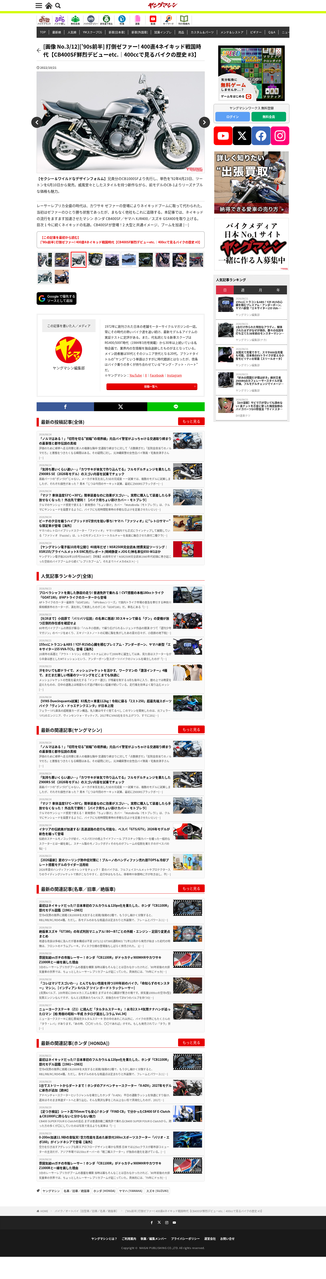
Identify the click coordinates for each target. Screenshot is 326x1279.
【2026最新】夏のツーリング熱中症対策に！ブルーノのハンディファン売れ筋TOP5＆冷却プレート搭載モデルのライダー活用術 (104, 862)
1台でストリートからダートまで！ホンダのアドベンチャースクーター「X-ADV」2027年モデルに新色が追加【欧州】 (105, 1087)
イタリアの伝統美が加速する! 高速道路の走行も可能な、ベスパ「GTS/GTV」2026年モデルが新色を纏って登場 (104, 831)
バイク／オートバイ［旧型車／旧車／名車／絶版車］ (87, 1211)
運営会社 (210, 1238)
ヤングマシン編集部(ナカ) (251, 340)
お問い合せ (227, 1238)
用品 (181, 32)
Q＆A (271, 32)
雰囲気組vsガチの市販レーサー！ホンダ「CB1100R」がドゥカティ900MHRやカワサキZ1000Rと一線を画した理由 (100, 959)
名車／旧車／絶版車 (77, 1191)
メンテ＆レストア (232, 32)
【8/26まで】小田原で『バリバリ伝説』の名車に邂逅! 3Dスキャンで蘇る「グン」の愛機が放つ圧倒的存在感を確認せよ (104, 620)
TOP (43, 32)
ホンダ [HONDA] (104, 1191)
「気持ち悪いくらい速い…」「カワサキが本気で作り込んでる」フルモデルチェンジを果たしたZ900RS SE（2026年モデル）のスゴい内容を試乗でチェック (105, 471)
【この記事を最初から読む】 (121, 239)
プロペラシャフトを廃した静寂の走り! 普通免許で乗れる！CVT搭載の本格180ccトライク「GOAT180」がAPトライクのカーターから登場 (101, 594)
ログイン (232, 116)
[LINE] (176, 406)
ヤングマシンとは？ (104, 1238)
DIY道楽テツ (243, 415)
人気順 (72, 32)
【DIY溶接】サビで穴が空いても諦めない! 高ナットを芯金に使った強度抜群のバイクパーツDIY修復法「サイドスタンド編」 (259, 406)
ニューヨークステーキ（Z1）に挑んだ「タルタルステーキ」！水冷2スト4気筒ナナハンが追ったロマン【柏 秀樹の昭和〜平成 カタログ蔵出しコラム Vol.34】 (105, 1011)
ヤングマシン (51, 1191)
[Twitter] (120, 406)
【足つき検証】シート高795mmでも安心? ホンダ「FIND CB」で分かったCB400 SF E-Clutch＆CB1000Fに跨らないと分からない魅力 (104, 1113)
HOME (44, 1211)
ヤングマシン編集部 (248, 314)
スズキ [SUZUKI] (157, 1191)
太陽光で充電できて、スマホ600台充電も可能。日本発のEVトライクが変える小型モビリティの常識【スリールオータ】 (260, 355)
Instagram (174, 375)
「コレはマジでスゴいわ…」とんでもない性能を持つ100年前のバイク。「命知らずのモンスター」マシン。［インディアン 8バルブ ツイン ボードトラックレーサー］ (104, 985)
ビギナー (256, 32)
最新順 (56, 32)
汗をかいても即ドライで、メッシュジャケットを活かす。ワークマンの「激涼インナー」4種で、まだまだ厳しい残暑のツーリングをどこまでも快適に (103, 672)
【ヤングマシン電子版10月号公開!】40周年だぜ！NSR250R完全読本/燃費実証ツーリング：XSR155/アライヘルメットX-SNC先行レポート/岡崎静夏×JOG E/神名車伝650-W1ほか (103, 549)
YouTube (136, 375)
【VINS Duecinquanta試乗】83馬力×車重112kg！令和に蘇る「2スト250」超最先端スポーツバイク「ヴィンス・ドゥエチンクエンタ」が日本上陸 (105, 703)
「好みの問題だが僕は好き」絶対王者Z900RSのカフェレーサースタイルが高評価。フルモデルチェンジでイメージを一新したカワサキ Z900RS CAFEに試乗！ (260, 381)
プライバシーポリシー (185, 1238)
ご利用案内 (129, 1238)
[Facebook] (65, 406)
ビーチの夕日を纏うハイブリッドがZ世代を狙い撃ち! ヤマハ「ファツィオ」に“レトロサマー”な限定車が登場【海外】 (105, 523)
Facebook (157, 375)
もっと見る (191, 421)
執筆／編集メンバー (154, 1238)
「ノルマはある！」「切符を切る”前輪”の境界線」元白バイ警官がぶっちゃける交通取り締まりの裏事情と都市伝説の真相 (105, 440)
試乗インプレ (163, 32)
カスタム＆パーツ (202, 32)
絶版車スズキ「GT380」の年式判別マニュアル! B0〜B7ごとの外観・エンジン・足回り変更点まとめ (104, 933)
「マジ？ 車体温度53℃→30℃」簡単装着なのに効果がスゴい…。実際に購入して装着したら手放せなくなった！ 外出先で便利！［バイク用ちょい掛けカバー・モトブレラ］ (105, 497)
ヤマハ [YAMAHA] (130, 1191)
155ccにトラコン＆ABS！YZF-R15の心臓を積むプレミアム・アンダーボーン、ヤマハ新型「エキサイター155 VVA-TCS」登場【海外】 (105, 646)
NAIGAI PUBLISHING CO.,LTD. (159, 1248)
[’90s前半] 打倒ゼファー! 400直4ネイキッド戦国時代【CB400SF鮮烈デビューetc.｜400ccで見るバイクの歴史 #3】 (194, 1211)
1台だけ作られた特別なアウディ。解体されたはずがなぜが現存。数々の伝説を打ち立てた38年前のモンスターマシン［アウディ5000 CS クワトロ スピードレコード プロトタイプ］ (260, 330)
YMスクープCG (92, 32)
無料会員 (269, 116)
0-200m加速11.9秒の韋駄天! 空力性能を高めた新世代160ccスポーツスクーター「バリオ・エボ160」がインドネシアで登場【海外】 (104, 1139)
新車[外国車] (140, 32)
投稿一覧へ (150, 386)
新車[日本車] (117, 32)
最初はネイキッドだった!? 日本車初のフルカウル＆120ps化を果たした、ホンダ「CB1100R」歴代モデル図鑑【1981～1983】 (104, 907)
